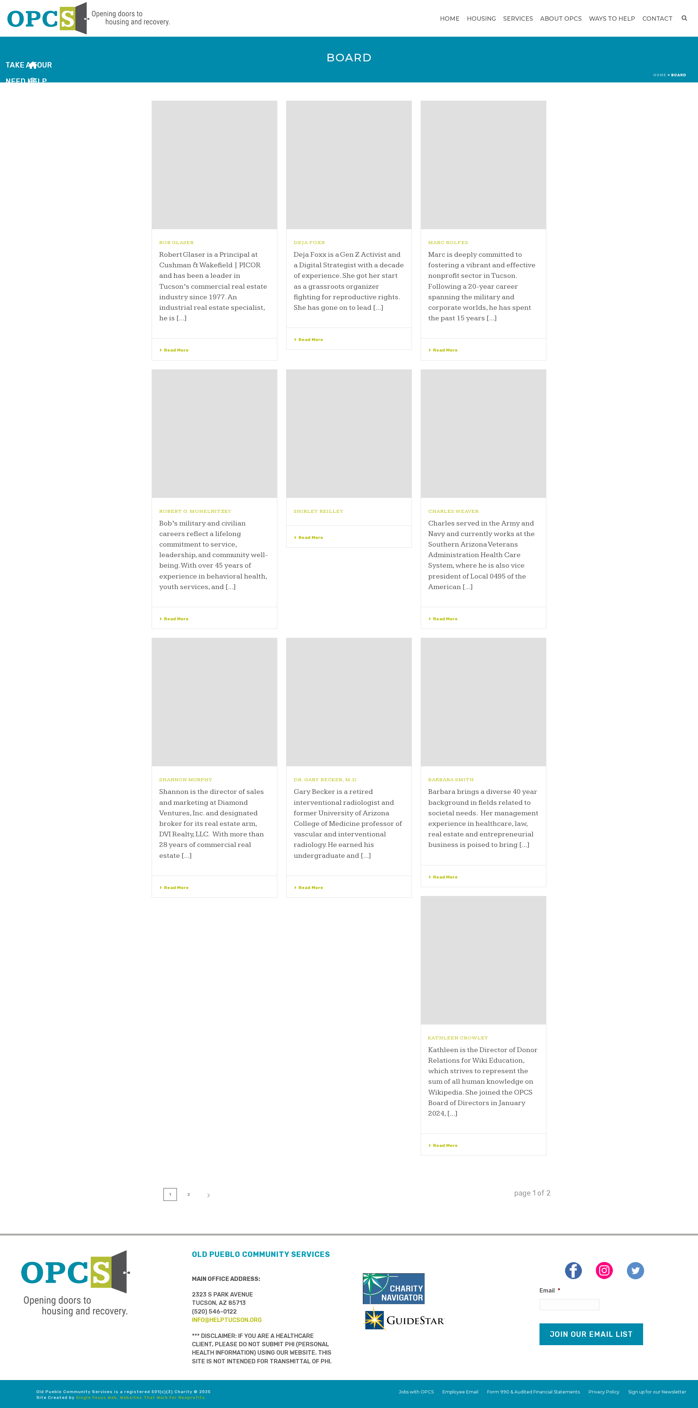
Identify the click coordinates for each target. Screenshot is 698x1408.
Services (518, 18)
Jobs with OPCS (416, 1392)
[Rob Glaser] (214, 165)
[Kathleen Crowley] (483, 960)
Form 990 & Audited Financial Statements (533, 1392)
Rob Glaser (176, 243)
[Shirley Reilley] (349, 434)
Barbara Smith (451, 780)
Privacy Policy (604, 1392)
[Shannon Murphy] (214, 702)
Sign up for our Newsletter (657, 1392)
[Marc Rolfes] (483, 165)
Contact (657, 18)
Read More (176, 350)
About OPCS (561, 18)
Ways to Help (612, 18)
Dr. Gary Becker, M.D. (326, 780)
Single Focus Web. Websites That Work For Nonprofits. (141, 1397)
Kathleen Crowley (458, 1038)
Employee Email (460, 1392)
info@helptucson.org (227, 1319)
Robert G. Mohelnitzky (195, 511)
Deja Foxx (309, 243)
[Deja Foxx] (349, 165)
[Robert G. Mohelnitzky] (214, 434)
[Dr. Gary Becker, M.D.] (349, 702)
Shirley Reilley (319, 511)
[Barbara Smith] (483, 702)
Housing (481, 18)
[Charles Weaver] (483, 434)
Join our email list (591, 1334)
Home (450, 18)
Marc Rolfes (448, 243)
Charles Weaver (453, 511)
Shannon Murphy (185, 780)
